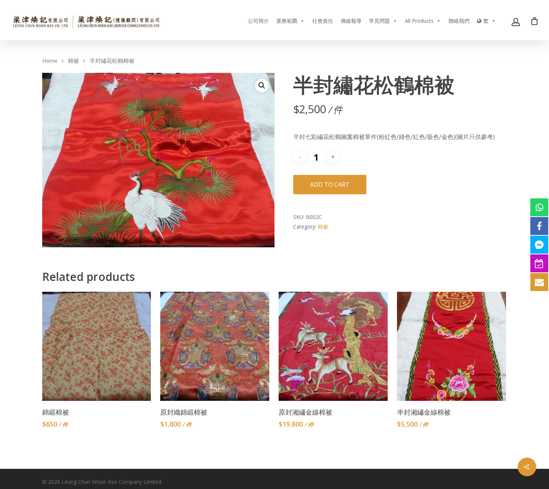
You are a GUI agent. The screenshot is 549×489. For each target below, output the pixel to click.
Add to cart (330, 184)
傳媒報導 (351, 20)
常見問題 (379, 20)
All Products (419, 20)
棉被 (73, 60)
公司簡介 (258, 20)
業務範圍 (286, 20)
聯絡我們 (459, 20)
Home (50, 60)
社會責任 (322, 20)
